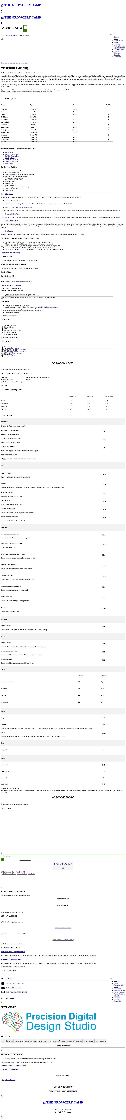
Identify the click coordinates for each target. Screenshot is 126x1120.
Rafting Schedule (119, 46)
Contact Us (117, 56)
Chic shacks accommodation (49, 307)
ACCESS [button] (16, 72)
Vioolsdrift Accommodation (63, 940)
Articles (116, 51)
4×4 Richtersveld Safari (12, 154)
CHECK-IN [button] (23, 72)
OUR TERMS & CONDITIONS (16, 992)
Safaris (116, 42)
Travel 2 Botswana (100, 1040)
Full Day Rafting (26, 207)
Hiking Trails (9, 152)
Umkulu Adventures (7, 1040)
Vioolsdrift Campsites (63, 928)
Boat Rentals (9, 163)
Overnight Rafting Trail (12, 159)
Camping (3, 63)
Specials (116, 37)
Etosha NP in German (59, 1040)
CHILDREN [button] (31, 72)
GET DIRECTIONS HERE (10, 1069)
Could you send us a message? (11, 285)
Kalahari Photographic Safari (13, 952)
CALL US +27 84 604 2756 (15, 983)
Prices (116, 39)
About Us (117, 55)
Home (3, 35)
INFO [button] (3, 72)
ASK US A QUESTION (13, 988)
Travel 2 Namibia (88, 1040)
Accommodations (11, 35)
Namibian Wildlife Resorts (74, 1040)
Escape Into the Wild (11, 161)
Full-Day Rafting (10, 158)
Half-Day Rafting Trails (12, 156)
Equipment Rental (119, 48)
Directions (117, 53)
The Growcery (19, 1040)
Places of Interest (119, 49)
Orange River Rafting (31, 1040)
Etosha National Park (44, 1040)
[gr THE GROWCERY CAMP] (21, 9)
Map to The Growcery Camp (10, 252)
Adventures (117, 44)
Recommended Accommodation (18, 63)
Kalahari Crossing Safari (11, 959)
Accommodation (119, 40)
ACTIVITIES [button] (9, 72)
